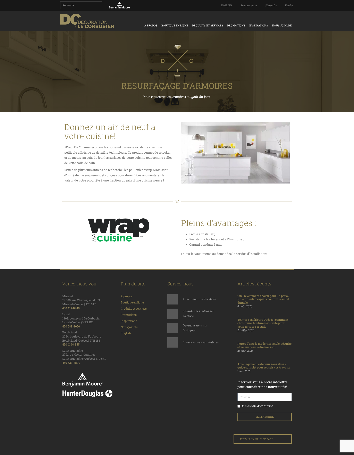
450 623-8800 (71, 363)
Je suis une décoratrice (257, 406)
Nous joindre (282, 25)
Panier (289, 5)
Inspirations (258, 25)
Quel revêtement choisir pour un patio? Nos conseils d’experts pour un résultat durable (263, 299)
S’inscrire (271, 5)
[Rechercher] (98, 5)
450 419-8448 (71, 308)
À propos (150, 25)
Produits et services (207, 25)
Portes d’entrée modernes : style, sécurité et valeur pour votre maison (264, 345)
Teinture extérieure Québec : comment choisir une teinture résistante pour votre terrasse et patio (262, 323)
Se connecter (248, 5)
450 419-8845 (70, 344)
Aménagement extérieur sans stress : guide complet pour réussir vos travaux (263, 365)
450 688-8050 (71, 326)
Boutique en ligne (174, 25)
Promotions (236, 25)
